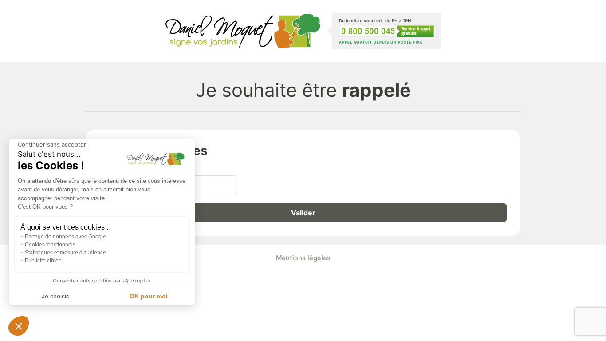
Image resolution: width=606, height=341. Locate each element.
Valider (303, 212)
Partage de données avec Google (65, 237)
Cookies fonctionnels (50, 245)
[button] (18, 326)
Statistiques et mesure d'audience (65, 253)
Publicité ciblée (43, 261)
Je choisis (55, 296)
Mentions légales (303, 258)
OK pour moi (149, 296)
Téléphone (116, 167)
